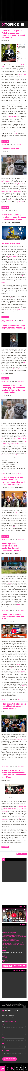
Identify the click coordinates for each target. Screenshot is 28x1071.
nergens (3, 191)
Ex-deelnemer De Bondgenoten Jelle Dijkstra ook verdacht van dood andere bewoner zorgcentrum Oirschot (13, 946)
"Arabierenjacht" (19, 739)
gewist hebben (23, 74)
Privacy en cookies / (9, 1004)
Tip (3, 1024)
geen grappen (21, 671)
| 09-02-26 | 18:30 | (16, 381)
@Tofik (19, 604)
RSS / (23, 1003)
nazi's (24, 362)
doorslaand (12, 517)
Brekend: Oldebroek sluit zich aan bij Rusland (12, 934)
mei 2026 (5, 959)
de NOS (23, 823)
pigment (7, 531)
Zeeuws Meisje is (22, 309)
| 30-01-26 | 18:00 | (13, 473)
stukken (16, 1065)
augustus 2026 (6, 955)
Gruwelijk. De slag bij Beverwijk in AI (10, 932)
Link (3, 1037)
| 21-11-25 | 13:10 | (16, 539)
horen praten (16, 368)
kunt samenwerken (12, 116)
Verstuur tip (10, 1059)
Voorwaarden (23, 1005)
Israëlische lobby (15, 667)
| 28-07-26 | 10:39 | (13, 144)
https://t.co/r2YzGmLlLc (8, 464)
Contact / (14, 1003)
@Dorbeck (3, 210)
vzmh (3, 446)
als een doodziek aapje (20, 275)
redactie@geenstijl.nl (10, 1021)
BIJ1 (10, 422)
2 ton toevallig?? (19, 201)
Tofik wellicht (10, 199)
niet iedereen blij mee (21, 427)
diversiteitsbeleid (19, 579)
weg (2, 370)
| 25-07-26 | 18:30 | (13, 210)
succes (17, 517)
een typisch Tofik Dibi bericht (16, 80)
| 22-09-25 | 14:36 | (16, 610)
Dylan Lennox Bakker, (12, 256)
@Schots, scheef (5, 381)
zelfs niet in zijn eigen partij (13, 191)
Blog (21, 1065)
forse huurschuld (19, 183)
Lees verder (5, 141)
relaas (9, 583)
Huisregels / (19, 1003)
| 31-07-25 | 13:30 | (16, 766)
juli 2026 (5, 956)
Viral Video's (10, 1065)
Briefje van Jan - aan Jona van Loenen (11, 940)
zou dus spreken (22, 422)
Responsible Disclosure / (8, 1005)
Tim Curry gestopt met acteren (9, 939)
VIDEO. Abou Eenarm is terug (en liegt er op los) (13, 935)
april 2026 (5, 960)
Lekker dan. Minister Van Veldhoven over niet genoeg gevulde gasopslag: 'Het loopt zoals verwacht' (14, 942)
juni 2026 (5, 957)
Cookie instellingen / (19, 1004)
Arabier (19, 664)
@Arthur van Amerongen (7, 320)
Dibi (24, 739)
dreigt (15, 133)
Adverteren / (17, 1005)
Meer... (4, 961)
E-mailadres (6, 1050)
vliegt (16, 512)
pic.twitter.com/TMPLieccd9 (9, 466)
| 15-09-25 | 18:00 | (16, 699)
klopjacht (6, 663)
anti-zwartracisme (15, 513)
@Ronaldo (3, 144)
